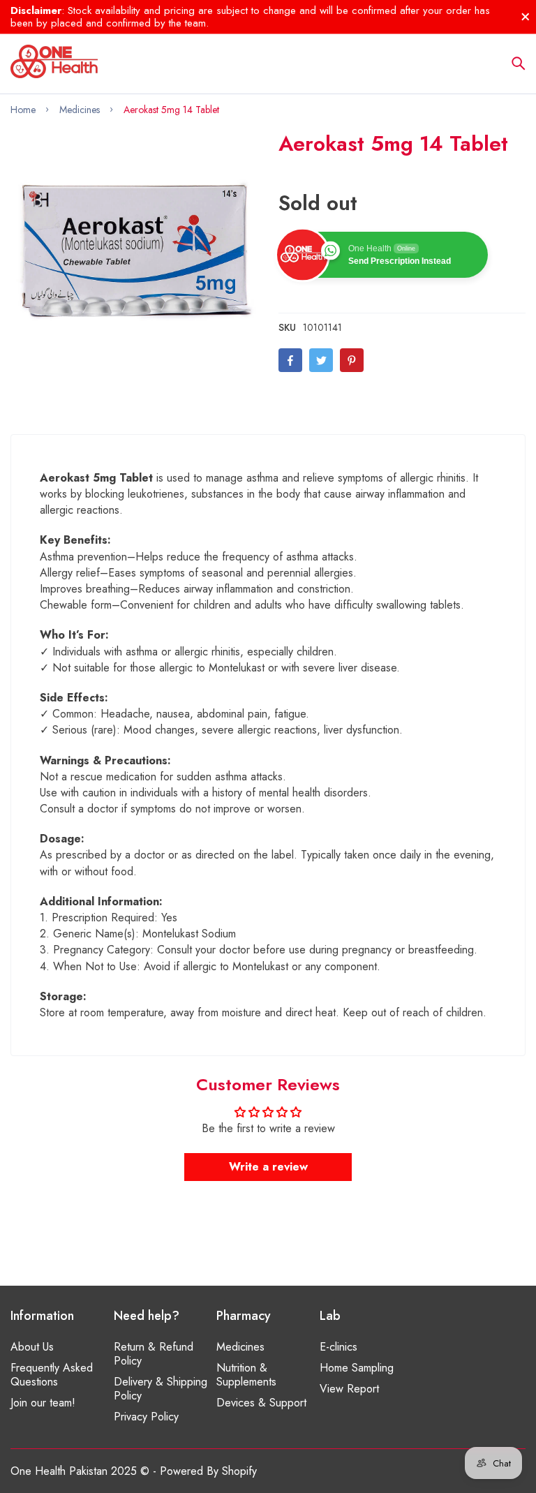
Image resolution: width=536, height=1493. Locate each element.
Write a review (268, 1167)
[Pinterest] (352, 360)
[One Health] (54, 63)
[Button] (519, 63)
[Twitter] (321, 360)
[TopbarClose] (525, 16)
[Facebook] (290, 360)
